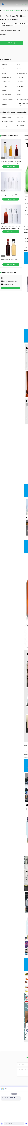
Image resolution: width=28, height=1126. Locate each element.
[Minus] (26, 1089)
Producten (24, 4)
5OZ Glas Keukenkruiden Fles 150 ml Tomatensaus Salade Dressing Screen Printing (10, 228)
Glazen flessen (16, 10)
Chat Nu (10, 43)
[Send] (26, 1123)
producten (8, 10)
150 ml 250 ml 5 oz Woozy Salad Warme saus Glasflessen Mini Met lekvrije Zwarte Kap (9, 261)
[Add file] (2, 1123)
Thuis (16, 4)
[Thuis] (6, 4)
